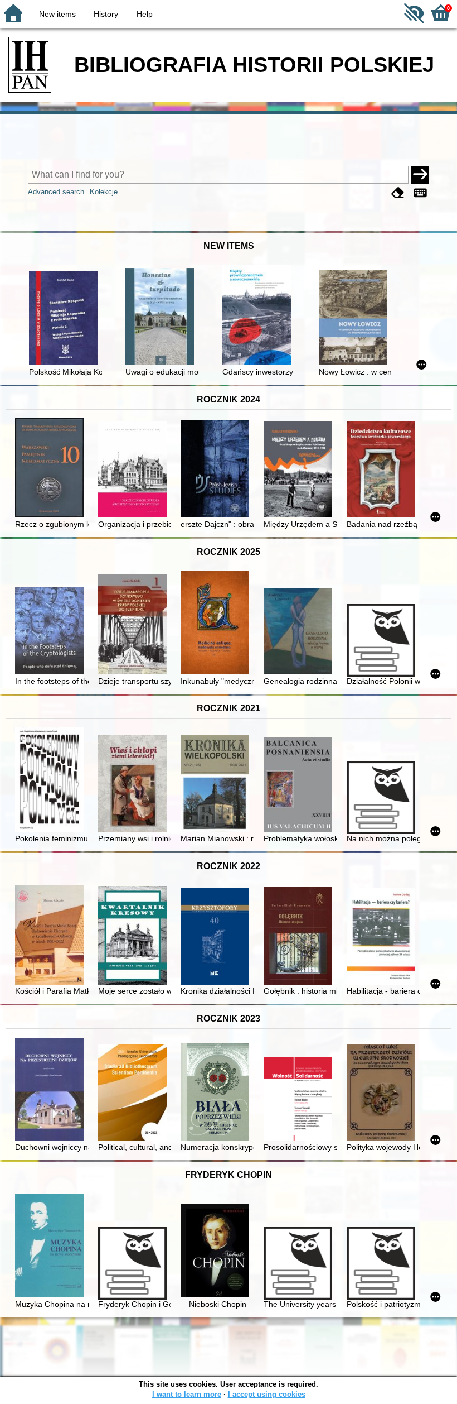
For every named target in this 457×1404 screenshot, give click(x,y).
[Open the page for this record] (65, 319)
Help (145, 13)
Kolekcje (104, 192)
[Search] (420, 175)
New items (57, 13)
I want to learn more (186, 1394)
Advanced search (56, 192)
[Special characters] (420, 193)
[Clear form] (398, 193)
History (106, 13)
